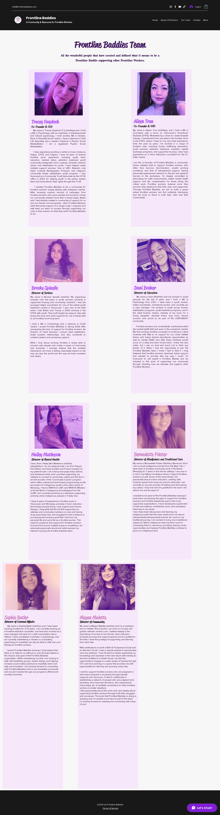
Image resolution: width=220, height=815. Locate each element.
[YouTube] (179, 6)
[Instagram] (170, 6)
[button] (206, 6)
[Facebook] (175, 6)
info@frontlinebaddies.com (24, 7)
